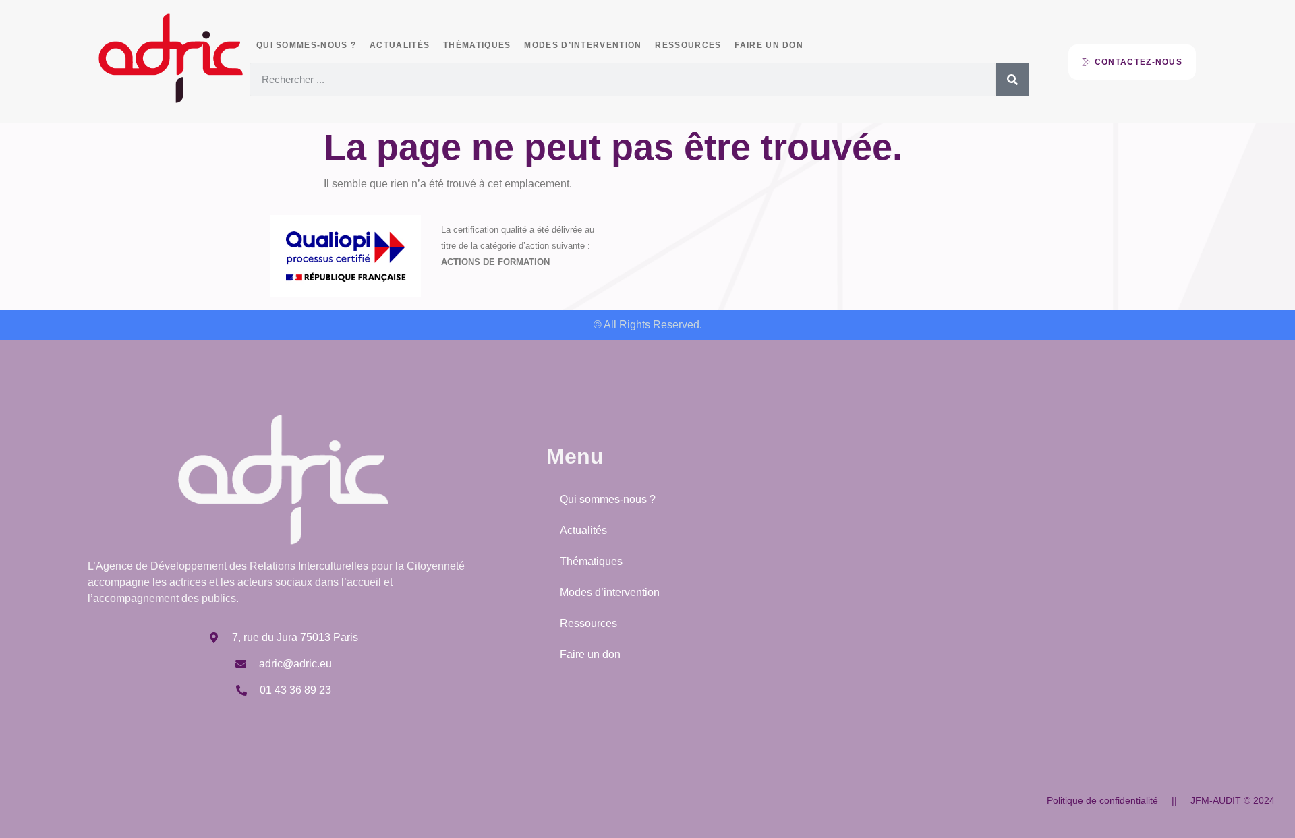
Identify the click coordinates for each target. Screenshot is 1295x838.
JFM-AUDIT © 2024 (1232, 800)
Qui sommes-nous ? (306, 45)
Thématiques (477, 45)
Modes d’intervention (582, 45)
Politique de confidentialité (1102, 800)
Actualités (400, 45)
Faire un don (769, 45)
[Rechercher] (1012, 79)
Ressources (688, 45)
